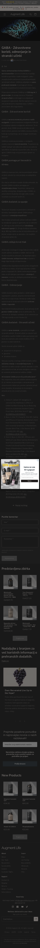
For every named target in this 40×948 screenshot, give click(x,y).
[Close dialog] (38, 460)
